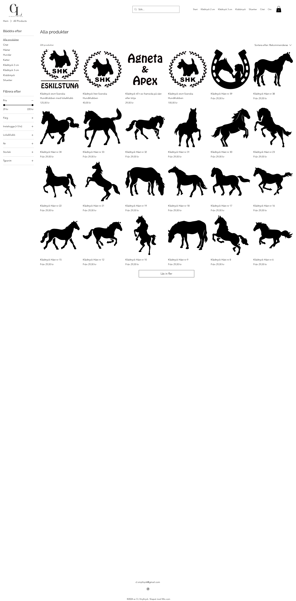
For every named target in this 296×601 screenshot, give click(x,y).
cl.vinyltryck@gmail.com (148, 582)
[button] (278, 9)
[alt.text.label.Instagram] (148, 588)
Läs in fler (166, 273)
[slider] (4, 105)
